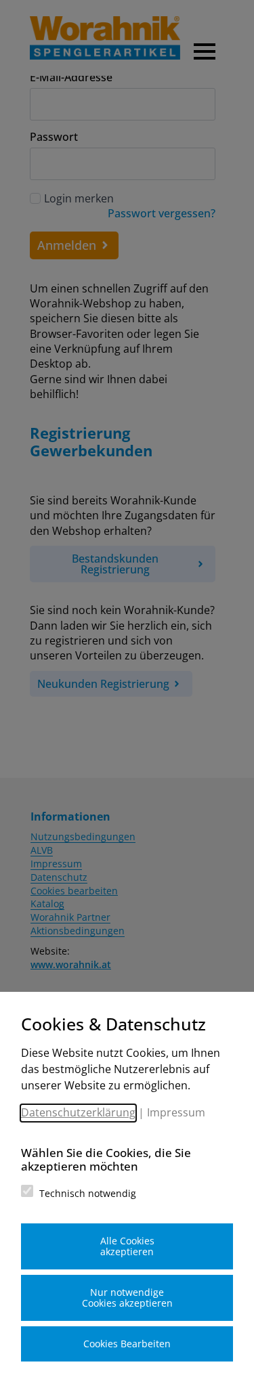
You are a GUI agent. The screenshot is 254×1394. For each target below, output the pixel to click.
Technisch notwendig (87, 1193)
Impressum (176, 1112)
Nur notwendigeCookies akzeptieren (127, 1297)
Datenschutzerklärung (78, 1112)
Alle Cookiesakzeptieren (127, 1246)
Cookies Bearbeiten (127, 1343)
